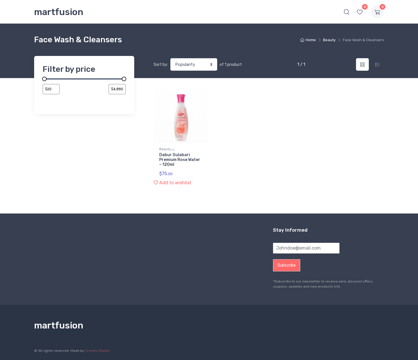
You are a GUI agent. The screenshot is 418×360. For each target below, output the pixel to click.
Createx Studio (97, 351)
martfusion (58, 12)
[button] (346, 11)
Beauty (329, 40)
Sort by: (161, 64)
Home (311, 40)
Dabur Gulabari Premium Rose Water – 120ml (179, 159)
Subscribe (287, 265)
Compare (195, 95)
